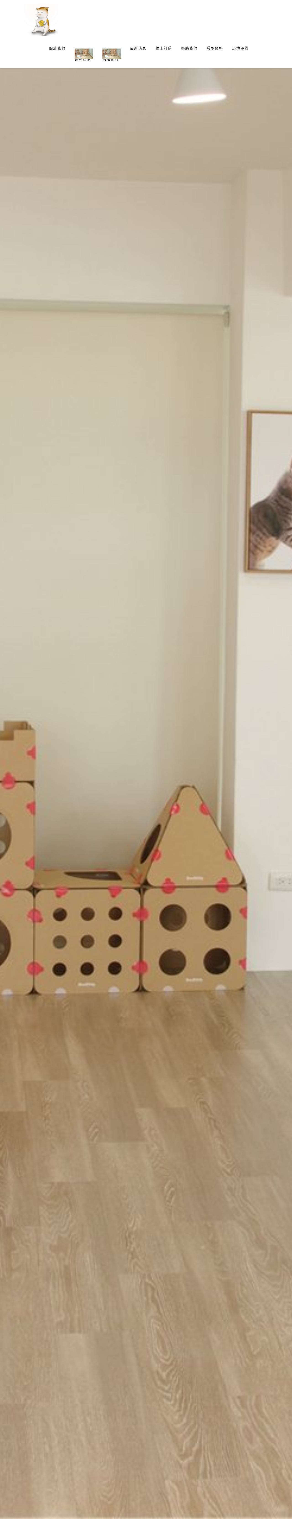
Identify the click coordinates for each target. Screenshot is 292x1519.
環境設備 (240, 48)
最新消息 (138, 48)
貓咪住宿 (83, 59)
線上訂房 (164, 48)
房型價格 (215, 48)
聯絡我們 (189, 48)
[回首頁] (39, 19)
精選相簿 (110, 59)
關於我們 (57, 48)
